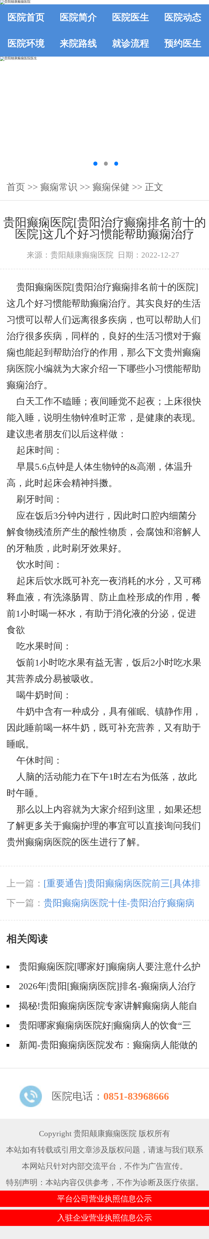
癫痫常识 (58, 187)
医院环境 (26, 43)
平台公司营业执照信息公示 (104, 1198)
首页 (16, 187)
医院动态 (182, 17)
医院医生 (130, 17)
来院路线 (78, 43)
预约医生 (182, 43)
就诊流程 (130, 43)
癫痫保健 (111, 187)
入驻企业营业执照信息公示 (104, 1217)
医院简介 (78, 17)
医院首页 (26, 17)
